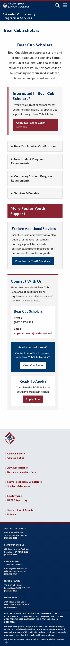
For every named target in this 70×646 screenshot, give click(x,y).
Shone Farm (10, 597)
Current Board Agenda (20, 510)
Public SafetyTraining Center (13, 563)
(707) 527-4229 (10, 591)
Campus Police (15, 457)
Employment (14, 496)
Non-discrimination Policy (22, 472)
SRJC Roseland (12, 581)
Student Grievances (18, 486)
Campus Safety (16, 453)
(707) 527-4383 (23, 322)
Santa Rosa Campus (15, 528)
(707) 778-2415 (10, 554)
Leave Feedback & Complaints (24, 481)
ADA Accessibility (17, 467)
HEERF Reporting (17, 500)
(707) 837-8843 (10, 574)
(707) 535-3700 (10, 607)
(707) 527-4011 (10, 538)
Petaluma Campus (14, 545)
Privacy (11, 514)
